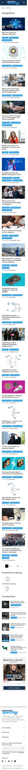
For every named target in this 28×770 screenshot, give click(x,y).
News (7, 588)
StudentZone (5, 268)
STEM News (5, 37)
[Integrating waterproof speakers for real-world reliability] (13, 279)
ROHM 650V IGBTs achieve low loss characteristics (18, 624)
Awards (12, 640)
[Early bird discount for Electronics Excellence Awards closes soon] (5, 638)
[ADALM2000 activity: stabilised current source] (13, 361)
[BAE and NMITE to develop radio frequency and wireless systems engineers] (13, 250)
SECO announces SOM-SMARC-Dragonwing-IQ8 (17, 602)
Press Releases (6, 122)
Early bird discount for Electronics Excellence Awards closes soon (16, 636)
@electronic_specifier (13, 660)
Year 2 (8, 579)
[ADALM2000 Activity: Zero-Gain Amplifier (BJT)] (13, 489)
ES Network (5, 732)
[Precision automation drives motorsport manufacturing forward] (5, 615)
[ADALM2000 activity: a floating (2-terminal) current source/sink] (13, 307)
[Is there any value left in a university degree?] (13, 437)
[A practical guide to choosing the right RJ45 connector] (13, 386)
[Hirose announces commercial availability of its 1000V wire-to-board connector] (5, 649)
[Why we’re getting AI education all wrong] (13, 24)
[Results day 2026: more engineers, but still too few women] (13, 136)
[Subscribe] (23, 748)
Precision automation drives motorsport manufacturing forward (18, 614)
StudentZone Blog (13, 37)
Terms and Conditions (17, 765)
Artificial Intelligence (7, 178)
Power (12, 627)
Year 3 (8, 581)
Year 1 (8, 577)
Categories (5, 737)
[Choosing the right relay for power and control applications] (13, 463)
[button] (3, 2)
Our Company (6, 727)
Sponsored (5, 235)
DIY (7, 590)
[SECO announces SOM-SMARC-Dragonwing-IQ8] (5, 604)
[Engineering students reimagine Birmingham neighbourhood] (13, 334)
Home (3, 7)
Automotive (14, 617)
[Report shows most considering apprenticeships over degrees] (13, 192)
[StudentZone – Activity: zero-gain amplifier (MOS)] (13, 412)
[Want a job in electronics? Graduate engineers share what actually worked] (13, 80)
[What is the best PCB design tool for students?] (13, 221)
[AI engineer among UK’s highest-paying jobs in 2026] (13, 164)
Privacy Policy (21, 752)
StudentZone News (7, 40)
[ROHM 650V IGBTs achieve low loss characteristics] (5, 627)
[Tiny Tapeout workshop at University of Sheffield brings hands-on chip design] (13, 540)
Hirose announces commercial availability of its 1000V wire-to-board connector (18, 648)
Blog (7, 587)
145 (17, 566)
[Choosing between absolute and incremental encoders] (13, 52)
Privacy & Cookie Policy (7, 765)
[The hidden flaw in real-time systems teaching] (13, 514)
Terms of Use (6, 753)
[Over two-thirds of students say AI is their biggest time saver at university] (13, 107)
